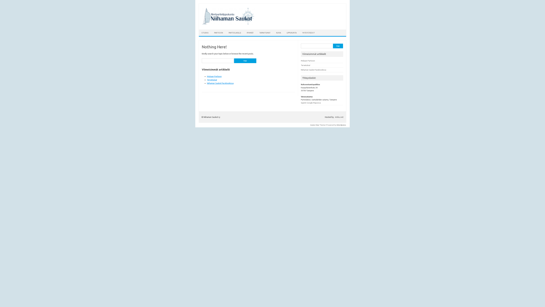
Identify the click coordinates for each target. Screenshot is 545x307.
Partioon (218, 33)
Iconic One (314, 125)
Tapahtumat (265, 33)
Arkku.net (339, 117)
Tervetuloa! (212, 80)
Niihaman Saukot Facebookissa (220, 83)
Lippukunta (292, 33)
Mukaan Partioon (214, 76)
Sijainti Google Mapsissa (311, 103)
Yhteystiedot (308, 33)
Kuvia (278, 33)
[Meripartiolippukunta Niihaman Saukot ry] (228, 25)
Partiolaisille (235, 33)
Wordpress (341, 125)
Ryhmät (250, 33)
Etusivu (205, 33)
